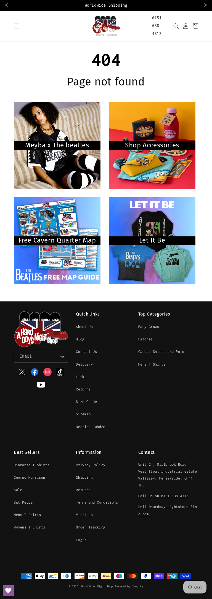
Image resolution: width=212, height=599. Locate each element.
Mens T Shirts (152, 364)
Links (81, 377)
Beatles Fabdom (90, 427)
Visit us (84, 515)
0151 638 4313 (156, 25)
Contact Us (86, 352)
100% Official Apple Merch (117, 5)
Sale (18, 490)
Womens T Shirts (29, 527)
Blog (80, 339)
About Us (84, 327)
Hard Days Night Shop (97, 586)
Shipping (84, 477)
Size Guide (86, 402)
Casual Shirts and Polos (162, 352)
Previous (7, 5)
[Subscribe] (62, 356)
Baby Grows (148, 327)
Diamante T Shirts (31, 465)
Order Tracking (90, 527)
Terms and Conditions (97, 502)
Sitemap (83, 414)
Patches (145, 339)
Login (81, 540)
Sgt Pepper (24, 502)
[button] (16, 26)
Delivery (84, 364)
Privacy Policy (90, 465)
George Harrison (29, 477)
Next (205, 5)
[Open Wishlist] (8, 590)
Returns (83, 389)
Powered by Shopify (129, 586)
